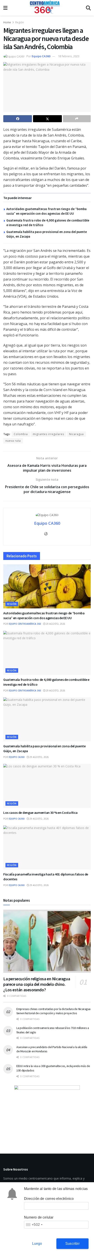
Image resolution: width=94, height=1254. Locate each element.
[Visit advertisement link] (47, 1112)
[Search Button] (88, 8)
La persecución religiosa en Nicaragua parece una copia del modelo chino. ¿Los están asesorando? (36, 984)
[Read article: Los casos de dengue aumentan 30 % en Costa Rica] (47, 786)
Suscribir (72, 1243)
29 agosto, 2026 (55, 623)
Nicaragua (76, 434)
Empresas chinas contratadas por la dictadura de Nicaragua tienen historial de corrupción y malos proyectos (53, 1011)
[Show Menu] (5, 8)
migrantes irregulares (48, 434)
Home (7, 22)
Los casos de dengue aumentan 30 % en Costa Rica (40, 812)
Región (19, 22)
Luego (37, 1243)
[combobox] (34, 1224)
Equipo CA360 (41, 56)
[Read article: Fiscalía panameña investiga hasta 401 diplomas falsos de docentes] (47, 848)
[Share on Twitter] (47, 118)
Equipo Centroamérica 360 (25, 623)
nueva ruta (13, 441)
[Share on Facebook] (17, 118)
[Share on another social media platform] (77, 118)
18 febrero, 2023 (68, 56)
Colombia (21, 434)
